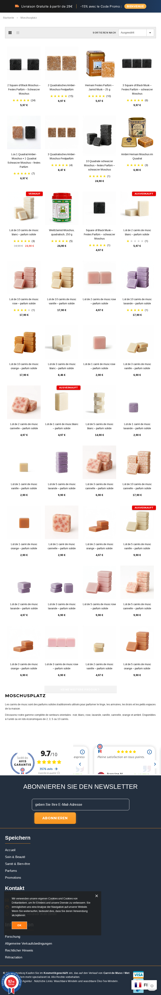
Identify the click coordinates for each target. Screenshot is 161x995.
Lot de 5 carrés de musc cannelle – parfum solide (137, 606)
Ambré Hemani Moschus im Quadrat (137, 156)
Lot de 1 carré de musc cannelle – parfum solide (62, 546)
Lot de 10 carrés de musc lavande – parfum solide (137, 301)
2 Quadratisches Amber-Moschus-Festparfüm (61, 87)
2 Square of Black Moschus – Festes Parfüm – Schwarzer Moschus (23, 89)
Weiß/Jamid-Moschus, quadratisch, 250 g (61, 232)
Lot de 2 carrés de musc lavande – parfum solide (24, 606)
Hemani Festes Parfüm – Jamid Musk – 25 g (99, 87)
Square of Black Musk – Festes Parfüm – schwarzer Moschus (99, 234)
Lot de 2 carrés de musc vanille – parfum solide (99, 666)
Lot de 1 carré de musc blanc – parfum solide (61, 426)
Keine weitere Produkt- (80, 689)
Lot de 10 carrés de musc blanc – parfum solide (23, 232)
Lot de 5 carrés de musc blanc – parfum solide (99, 426)
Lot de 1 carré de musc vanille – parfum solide (24, 486)
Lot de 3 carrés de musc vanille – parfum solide (137, 366)
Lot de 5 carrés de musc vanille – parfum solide (137, 546)
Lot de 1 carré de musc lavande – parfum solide (137, 426)
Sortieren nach (104, 32)
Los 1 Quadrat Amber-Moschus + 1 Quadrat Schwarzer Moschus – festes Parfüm (24, 160)
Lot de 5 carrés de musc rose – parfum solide (99, 606)
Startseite (8, 17)
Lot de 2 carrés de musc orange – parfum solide (99, 546)
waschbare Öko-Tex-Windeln (100, 981)
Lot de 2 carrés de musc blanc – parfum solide (137, 232)
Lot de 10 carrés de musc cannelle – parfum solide (137, 486)
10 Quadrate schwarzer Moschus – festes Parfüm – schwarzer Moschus (99, 165)
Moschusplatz (29, 17)
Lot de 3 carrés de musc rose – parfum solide (61, 666)
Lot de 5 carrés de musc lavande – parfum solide (61, 486)
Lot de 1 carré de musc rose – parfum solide (99, 366)
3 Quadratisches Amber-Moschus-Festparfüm (61, 156)
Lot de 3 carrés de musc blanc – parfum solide (61, 366)
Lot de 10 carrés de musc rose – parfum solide (23, 301)
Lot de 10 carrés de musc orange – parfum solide (23, 366)
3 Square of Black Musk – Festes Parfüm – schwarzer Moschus (137, 89)
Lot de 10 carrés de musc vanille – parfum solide (61, 301)
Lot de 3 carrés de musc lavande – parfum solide (61, 606)
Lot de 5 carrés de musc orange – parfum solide (137, 666)
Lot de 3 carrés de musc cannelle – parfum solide (99, 486)
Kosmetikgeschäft (56, 973)
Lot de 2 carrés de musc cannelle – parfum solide (24, 426)
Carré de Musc (112, 973)
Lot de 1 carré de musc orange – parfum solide (24, 546)
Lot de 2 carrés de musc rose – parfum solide (99, 301)
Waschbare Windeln (66, 981)
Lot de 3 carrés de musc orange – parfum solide (24, 666)
